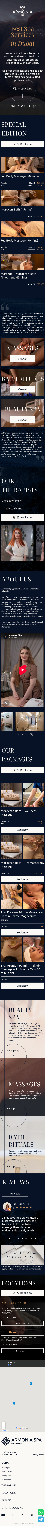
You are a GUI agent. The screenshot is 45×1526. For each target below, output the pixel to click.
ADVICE (6, 1500)
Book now (26, 144)
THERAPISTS (9, 1485)
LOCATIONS (8, 1492)
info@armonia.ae (8, 1452)
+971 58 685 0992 (9, 1317)
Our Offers (6, 1479)
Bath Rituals (6, 1471)
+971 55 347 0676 (9, 1344)
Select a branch (15, 508)
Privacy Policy (38, 1454)
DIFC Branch (10, 1332)
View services (22, 88)
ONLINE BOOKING (12, 1507)
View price (13, 1050)
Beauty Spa (6, 1475)
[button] (18, 734)
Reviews (15, 1193)
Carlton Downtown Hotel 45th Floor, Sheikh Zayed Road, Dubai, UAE (20, 1338)
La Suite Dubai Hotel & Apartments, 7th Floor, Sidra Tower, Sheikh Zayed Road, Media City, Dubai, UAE (20, 1310)
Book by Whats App (23, 106)
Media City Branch (14, 1303)
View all (22, 358)
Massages (5, 1467)
